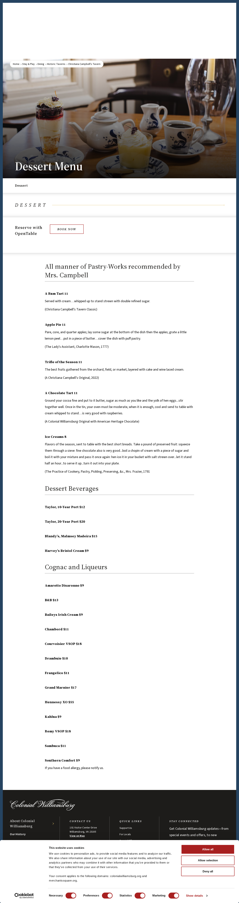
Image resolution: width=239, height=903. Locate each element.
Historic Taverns (56, 64)
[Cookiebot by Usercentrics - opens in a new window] (24, 896)
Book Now (66, 229)
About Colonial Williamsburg (22, 823)
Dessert (21, 185)
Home (16, 64)
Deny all (208, 871)
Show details (194, 895)
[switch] (107, 896)
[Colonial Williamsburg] (42, 809)
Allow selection (208, 860)
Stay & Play (28, 64)
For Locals (125, 834)
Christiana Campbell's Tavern (84, 64)
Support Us (126, 828)
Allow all (207, 849)
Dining (41, 64)
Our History (18, 834)
